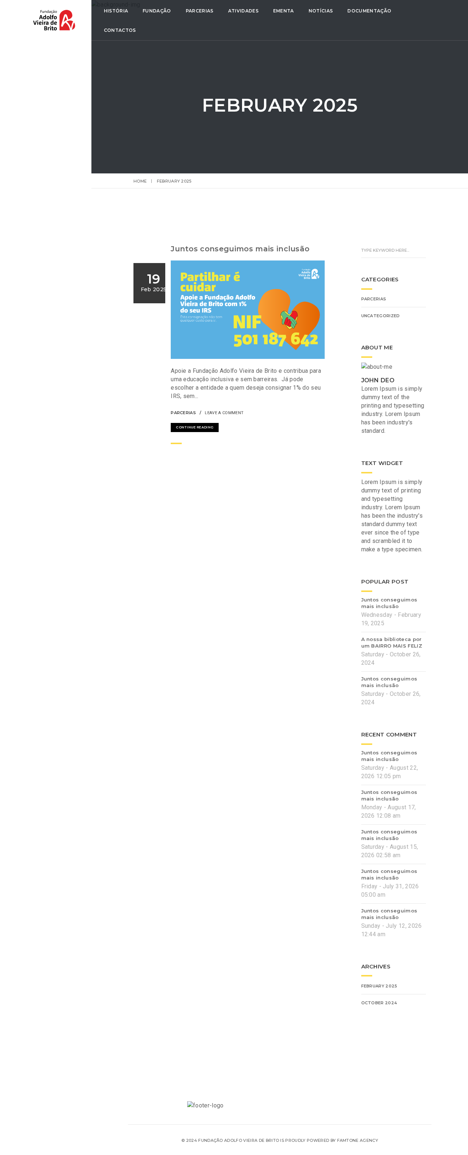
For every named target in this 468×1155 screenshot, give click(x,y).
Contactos (120, 30)
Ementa (283, 11)
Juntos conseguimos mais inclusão (240, 248)
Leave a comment (224, 412)
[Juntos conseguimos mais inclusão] (301, 412)
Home (140, 181)
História (116, 11)
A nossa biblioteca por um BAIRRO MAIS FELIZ (391, 642)
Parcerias (200, 11)
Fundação (157, 11)
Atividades (243, 11)
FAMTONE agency (357, 1140)
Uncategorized (380, 315)
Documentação (369, 11)
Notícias (321, 11)
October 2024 (379, 1002)
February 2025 (379, 986)
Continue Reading (195, 427)
